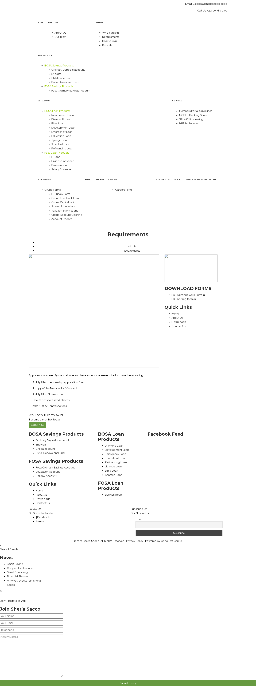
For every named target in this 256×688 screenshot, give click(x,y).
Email (138, 519)
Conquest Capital (172, 541)
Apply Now (37, 424)
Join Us (131, 246)
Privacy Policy (134, 541)
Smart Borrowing (17, 572)
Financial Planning (18, 576)
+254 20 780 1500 (217, 10)
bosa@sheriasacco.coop (211, 3)
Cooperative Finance (20, 568)
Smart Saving (15, 564)
